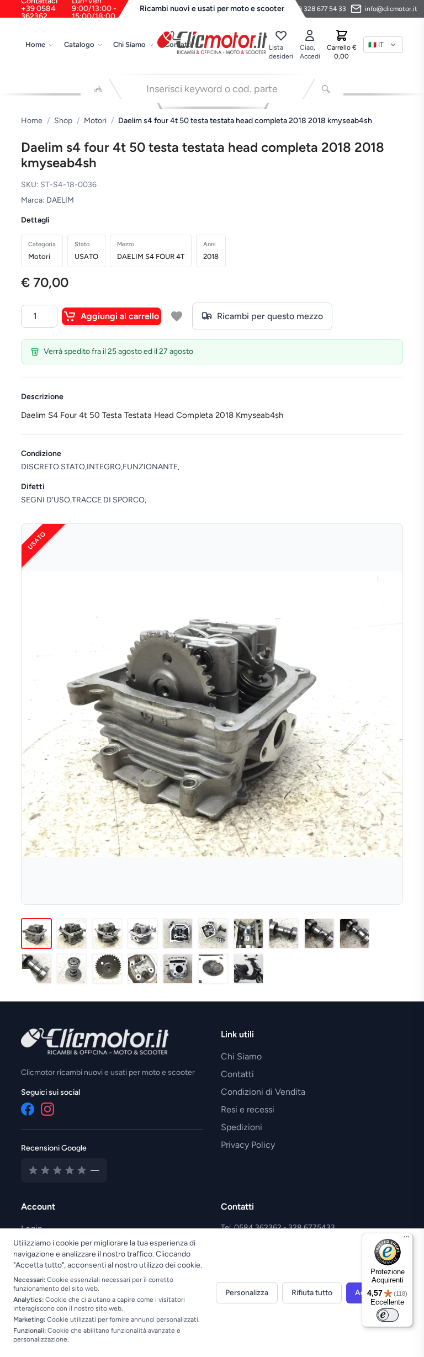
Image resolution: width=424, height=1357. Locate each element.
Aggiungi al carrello (120, 316)
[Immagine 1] (36, 933)
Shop (63, 120)
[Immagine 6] (213, 933)
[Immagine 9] (319, 933)
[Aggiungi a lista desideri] (177, 316)
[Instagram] (47, 1109)
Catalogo (79, 44)
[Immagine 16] (213, 968)
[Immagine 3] (107, 933)
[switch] (388, 1315)
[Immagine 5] (177, 933)
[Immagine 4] (142, 933)
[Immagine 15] (177, 968)
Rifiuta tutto (312, 1292)
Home (35, 44)
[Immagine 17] (248, 968)
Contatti (237, 1074)
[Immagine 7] (248, 933)
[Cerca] (325, 88)
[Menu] (406, 1239)
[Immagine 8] (283, 933)
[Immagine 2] (71, 933)
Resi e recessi (247, 1109)
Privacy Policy (248, 1144)
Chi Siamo (129, 44)
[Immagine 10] (354, 933)
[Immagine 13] (107, 968)
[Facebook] (27, 1109)
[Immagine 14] (142, 968)
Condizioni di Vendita (263, 1091)
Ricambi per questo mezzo (270, 316)
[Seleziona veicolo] (98, 88)
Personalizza (246, 1292)
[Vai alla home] (212, 42)
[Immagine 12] (71, 968)
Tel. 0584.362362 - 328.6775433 (278, 1227)
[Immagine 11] (36, 968)
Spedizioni (241, 1127)
